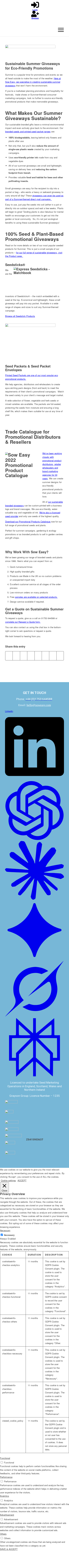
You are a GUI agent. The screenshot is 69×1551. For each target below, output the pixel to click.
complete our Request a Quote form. (23, 621)
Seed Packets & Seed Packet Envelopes (28, 368)
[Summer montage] (30, 52)
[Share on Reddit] (52, 655)
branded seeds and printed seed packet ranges (28, 131)
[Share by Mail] (60, 655)
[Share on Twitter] (16, 655)
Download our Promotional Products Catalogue (28, 521)
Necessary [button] (5, 1230)
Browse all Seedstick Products (20, 316)
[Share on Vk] (45, 655)
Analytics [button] (4, 1495)
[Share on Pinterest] (23, 655)
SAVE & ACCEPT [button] (9, 1549)
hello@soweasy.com (39, 705)
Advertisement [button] (7, 1514)
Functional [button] (5, 1458)
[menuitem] (51, 29)
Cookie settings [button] (8, 1180)
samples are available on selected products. (36, 597)
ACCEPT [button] (22, 1180)
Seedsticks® (15, 264)
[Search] (51, 29)
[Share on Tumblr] (38, 655)
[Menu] (59, 29)
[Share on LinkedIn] (30, 655)
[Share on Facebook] (9, 655)
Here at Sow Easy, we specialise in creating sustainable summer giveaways (33, 82)
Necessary (9, 1235)
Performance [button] (6, 1477)
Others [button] (3, 1533)
